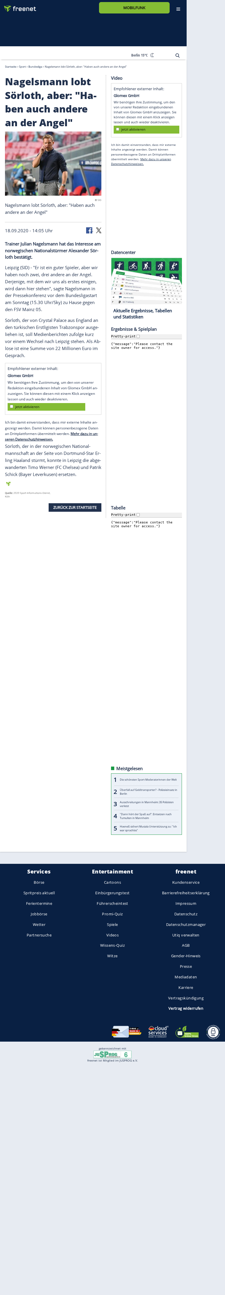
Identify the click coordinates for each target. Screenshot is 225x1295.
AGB (186, 945)
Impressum (186, 903)
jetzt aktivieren (27, 407)
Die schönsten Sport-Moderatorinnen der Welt (148, 780)
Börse (39, 882)
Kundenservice (186, 882)
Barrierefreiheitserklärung (186, 892)
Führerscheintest (112, 903)
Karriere (185, 987)
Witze (112, 955)
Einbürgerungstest (112, 892)
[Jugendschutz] (112, 1054)
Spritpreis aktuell (39, 892)
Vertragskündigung (186, 997)
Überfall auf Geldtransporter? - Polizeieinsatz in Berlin (148, 792)
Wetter (39, 924)
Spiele (112, 924)
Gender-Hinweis (186, 955)
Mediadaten (186, 977)
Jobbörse (39, 914)
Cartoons (112, 882)
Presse (186, 966)
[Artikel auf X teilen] (98, 230)
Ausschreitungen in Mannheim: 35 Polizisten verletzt (147, 804)
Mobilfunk (134, 7)
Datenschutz (186, 914)
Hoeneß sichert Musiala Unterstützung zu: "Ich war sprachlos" (148, 828)
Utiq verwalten (186, 934)
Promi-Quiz (112, 914)
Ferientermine (39, 903)
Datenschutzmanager (186, 924)
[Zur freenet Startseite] (18, 6)
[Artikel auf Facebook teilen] (89, 230)
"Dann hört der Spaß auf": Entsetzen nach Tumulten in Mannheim (146, 816)
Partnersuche (39, 934)
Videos (112, 934)
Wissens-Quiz (112, 945)
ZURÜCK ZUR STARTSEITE (75, 507)
